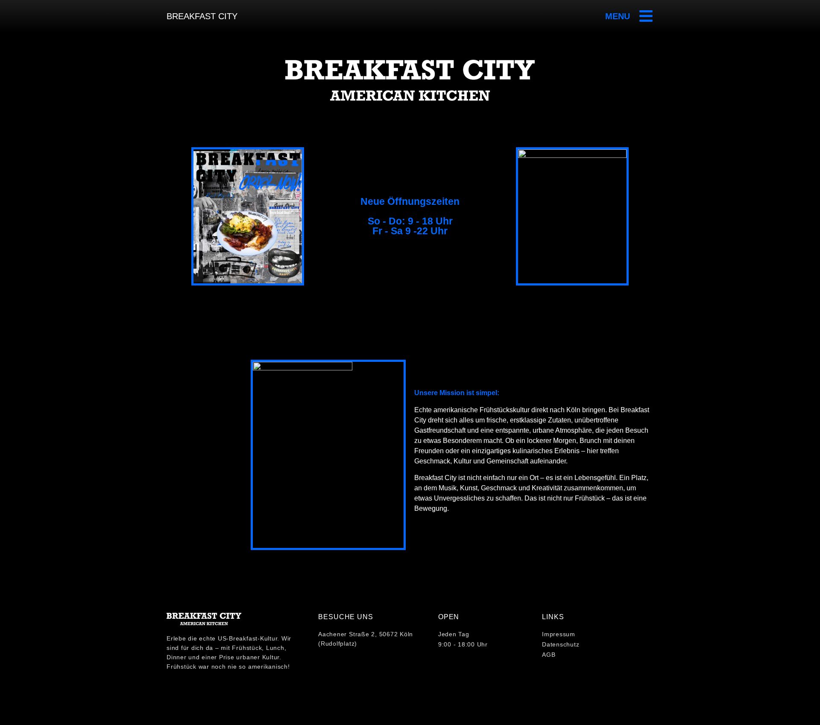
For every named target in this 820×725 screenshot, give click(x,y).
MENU (617, 16)
